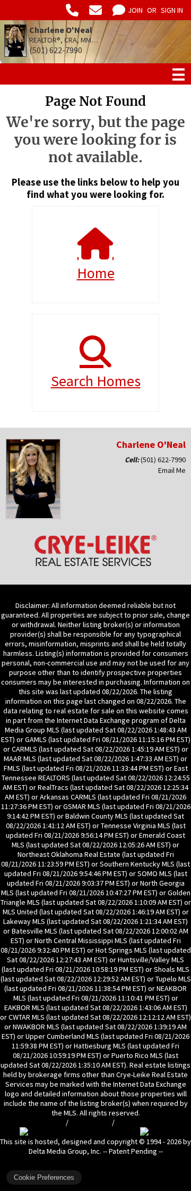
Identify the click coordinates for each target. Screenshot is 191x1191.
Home (96, 272)
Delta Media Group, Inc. (65, 1151)
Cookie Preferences (44, 1177)
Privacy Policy (42, 1122)
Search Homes (96, 380)
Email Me (172, 470)
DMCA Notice (90, 1122)
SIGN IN (172, 10)
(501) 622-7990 (163, 459)
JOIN (135, 10)
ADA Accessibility (143, 1122)
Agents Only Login (94, 1160)
